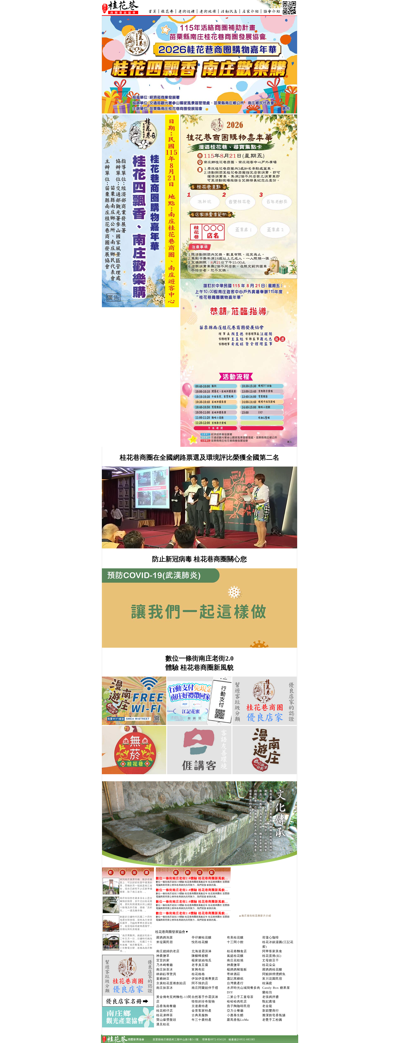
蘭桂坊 (267, 992)
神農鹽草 (163, 955)
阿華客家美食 (272, 951)
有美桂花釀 (235, 937)
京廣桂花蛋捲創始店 (171, 983)
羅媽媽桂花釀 (272, 969)
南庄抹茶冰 (164, 969)
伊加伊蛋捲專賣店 (205, 978)
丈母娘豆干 (270, 960)
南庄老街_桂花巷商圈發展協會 (152, 11)
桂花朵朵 (269, 965)
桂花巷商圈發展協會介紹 (271, 11)
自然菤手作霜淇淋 (205, 997)
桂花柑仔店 (164, 1010)
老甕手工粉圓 (272, 1019)
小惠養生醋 (235, 1015)
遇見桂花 (163, 1024)
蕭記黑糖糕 (235, 978)
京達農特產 (200, 1006)
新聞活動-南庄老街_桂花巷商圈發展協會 (228, 11)
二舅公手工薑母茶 (240, 997)
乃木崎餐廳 (164, 965)
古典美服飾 (200, 1015)
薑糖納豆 (163, 978)
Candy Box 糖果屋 (276, 987)
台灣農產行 (235, 983)
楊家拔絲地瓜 (202, 960)
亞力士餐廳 (235, 1010)
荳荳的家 (163, 960)
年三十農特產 (202, 1019)
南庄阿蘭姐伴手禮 (205, 987)
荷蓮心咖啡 (270, 937)
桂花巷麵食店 (237, 951)
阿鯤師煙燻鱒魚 (274, 974)
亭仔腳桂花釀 (202, 937)
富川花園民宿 (272, 978)
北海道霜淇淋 (202, 951)
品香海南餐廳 (166, 1006)
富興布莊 (198, 969)
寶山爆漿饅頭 (166, 1019)
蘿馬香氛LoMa (238, 1019)
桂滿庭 (267, 983)
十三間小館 (235, 942)
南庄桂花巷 (167, 11)
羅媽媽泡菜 (164, 937)
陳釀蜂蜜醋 (200, 955)
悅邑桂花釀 (200, 942)
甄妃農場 (269, 1001)
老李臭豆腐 (200, 965)
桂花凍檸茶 (164, 1015)
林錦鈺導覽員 (166, 974)
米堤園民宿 (164, 942)
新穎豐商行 (270, 1010)
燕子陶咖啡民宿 (238, 1006)
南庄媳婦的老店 (168, 951)
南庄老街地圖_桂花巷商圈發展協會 (207, 11)
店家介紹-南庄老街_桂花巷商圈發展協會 (250, 11)
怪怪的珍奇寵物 (203, 1001)
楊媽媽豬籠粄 (237, 969)
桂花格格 (198, 974)
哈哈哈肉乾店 (237, 1001)
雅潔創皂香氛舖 (274, 1015)
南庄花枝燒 (235, 960)
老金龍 (267, 1006)
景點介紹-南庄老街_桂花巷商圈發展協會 (186, 11)
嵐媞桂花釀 (235, 955)
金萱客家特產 (202, 1010)
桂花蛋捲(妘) (271, 955)
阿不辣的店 (200, 983)
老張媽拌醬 (270, 997)
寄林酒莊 (233, 974)
